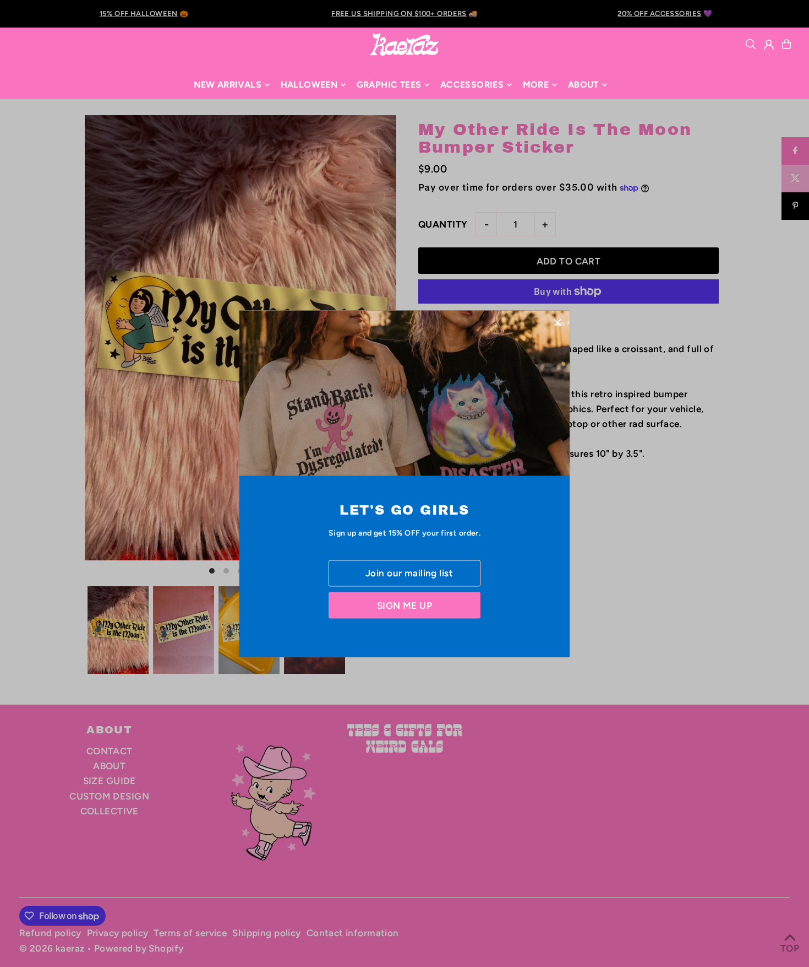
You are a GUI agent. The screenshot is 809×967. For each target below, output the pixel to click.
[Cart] (786, 44)
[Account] (769, 45)
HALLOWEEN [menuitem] (309, 84)
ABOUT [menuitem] (583, 84)
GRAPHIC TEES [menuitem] (389, 84)
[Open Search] (751, 44)
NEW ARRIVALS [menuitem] (227, 84)
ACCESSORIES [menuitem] (472, 84)
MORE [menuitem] (536, 84)
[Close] (557, 322)
